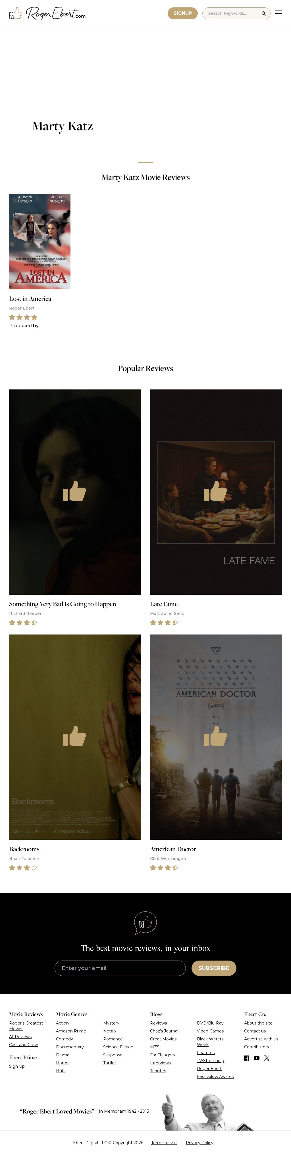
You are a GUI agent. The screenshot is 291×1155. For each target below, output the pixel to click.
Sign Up (17, 1066)
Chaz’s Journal (164, 1031)
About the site (258, 1023)
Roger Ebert (209, 1068)
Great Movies (163, 1039)
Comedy (64, 1039)
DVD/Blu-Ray (210, 1023)
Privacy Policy (199, 1142)
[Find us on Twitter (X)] (266, 1058)
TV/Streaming (210, 1060)
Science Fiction (118, 1047)
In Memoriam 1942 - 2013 (124, 1111)
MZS (154, 1047)
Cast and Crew (23, 1044)
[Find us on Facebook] (246, 1058)
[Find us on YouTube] (257, 1058)
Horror (62, 1062)
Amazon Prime (71, 1031)
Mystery (111, 1023)
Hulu (60, 1070)
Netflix (109, 1031)
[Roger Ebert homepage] (47, 13)
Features (206, 1052)
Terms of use (164, 1142)
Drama (62, 1054)
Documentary (70, 1047)
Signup (183, 13)
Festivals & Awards (215, 1076)
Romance (113, 1039)
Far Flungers (162, 1054)
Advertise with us (261, 1039)
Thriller (109, 1062)
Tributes (158, 1070)
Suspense (112, 1054)
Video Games (210, 1031)
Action (62, 1023)
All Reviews (20, 1036)
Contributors (256, 1047)
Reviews (158, 1023)
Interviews (160, 1062)
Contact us (255, 1031)
